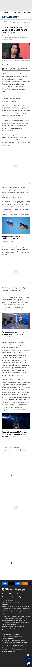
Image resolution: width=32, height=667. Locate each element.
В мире (5, 447)
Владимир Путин (7, 450)
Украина (5, 453)
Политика (4, 594)
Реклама (15, 597)
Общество (12, 594)
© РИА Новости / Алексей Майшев (10, 60)
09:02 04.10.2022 (7, 21)
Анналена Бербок (14, 447)
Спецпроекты (6, 597)
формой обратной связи (9, 651)
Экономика (20, 594)
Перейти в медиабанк (25, 60)
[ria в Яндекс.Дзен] (11, 583)
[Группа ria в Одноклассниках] (25, 583)
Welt (11, 453)
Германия (24, 450)
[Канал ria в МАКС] (5, 583)
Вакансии (5, 604)
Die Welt (25, 76)
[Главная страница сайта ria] (10, 16)
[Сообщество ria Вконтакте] (18, 583)
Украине (5, 120)
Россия (17, 450)
